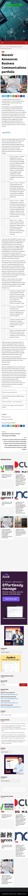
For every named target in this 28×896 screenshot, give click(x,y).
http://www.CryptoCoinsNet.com (9, 702)
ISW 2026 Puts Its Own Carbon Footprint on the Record (7, 476)
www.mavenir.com (6, 386)
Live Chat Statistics (17, 401)
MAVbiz (4, 151)
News (3, 51)
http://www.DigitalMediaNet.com (9, 698)
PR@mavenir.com (6, 417)
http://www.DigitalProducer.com (9, 694)
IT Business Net (13, 4)
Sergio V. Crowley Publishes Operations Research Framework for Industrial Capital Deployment (21, 532)
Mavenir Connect (14, 200)
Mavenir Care (13, 220)
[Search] (26, 43)
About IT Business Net (6, 715)
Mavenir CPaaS (14, 182)
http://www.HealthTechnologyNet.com (11, 707)
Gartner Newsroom (12, 392)
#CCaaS (4, 108)
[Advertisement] (14, 23)
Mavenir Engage (14, 156)
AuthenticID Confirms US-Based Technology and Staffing (11, 433)
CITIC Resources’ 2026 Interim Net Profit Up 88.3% (7, 503)
